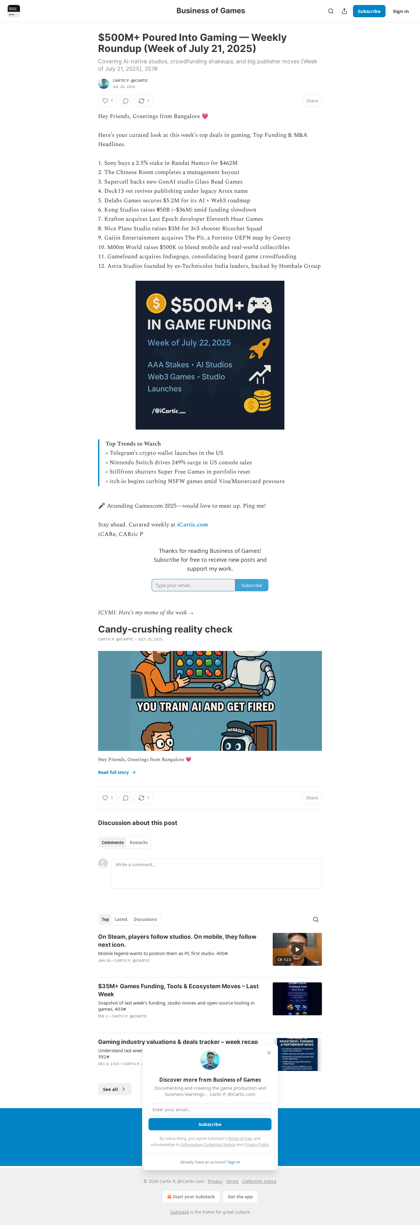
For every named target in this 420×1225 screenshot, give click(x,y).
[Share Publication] (344, 11)
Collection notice (259, 1181)
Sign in (401, 11)
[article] (210, 952)
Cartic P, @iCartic (131, 80)
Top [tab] (105, 919)
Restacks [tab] (139, 842)
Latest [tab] (121, 919)
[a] (297, 949)
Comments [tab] (113, 842)
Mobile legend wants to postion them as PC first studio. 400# (163, 953)
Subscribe (369, 11)
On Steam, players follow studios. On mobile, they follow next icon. (177, 940)
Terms (232, 1181)
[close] (269, 1053)
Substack (179, 1212)
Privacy (215, 1181)
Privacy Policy (256, 1144)
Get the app (240, 1196)
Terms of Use (240, 1138)
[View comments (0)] (126, 101)
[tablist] (124, 842)
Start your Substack (194, 1196)
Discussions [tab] (145, 919)
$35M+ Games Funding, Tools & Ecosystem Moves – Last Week (178, 990)
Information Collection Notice (208, 1144)
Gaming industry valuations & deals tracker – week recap (178, 1041)
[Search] (331, 11)
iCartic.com (192, 524)
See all (110, 1089)
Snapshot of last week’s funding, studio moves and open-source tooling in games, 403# (176, 1006)
